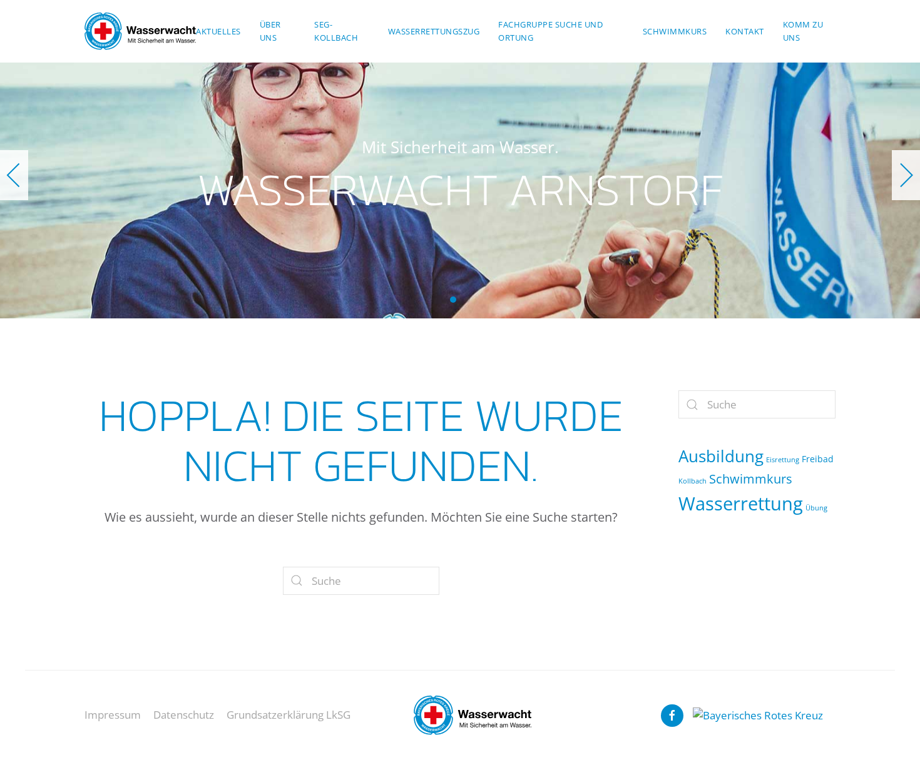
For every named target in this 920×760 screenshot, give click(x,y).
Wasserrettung (740, 503)
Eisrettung (782, 459)
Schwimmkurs (675, 31)
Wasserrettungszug (434, 31)
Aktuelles (218, 31)
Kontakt (744, 31)
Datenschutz (183, 714)
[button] (14, 175)
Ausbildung (721, 456)
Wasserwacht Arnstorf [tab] (453, 299)
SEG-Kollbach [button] (336, 31)
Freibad (818, 459)
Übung (816, 508)
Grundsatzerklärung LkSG (288, 714)
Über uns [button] (270, 31)
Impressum (112, 714)
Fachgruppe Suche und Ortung (550, 31)
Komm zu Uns (803, 31)
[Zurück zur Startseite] (140, 31)
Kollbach (692, 481)
